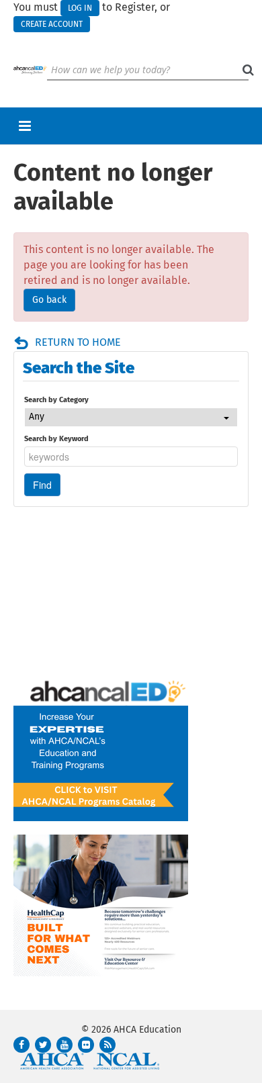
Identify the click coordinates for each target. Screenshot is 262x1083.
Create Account (52, 24)
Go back (49, 299)
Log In (80, 8)
